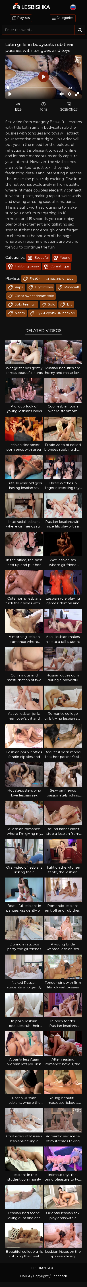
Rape (18, 287)
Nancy (19, 313)
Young (64, 258)
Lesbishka (35, 7)
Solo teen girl (25, 304)
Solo (51, 304)
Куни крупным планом (55, 313)
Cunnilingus (59, 266)
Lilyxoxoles (43, 287)
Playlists (23, 18)
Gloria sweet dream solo (34, 296)
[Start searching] (80, 30)
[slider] (34, 88)
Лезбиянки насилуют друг (52, 279)
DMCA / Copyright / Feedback (43, 1276)
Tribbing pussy (26, 266)
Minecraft (71, 287)
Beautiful (41, 258)
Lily (69, 304)
